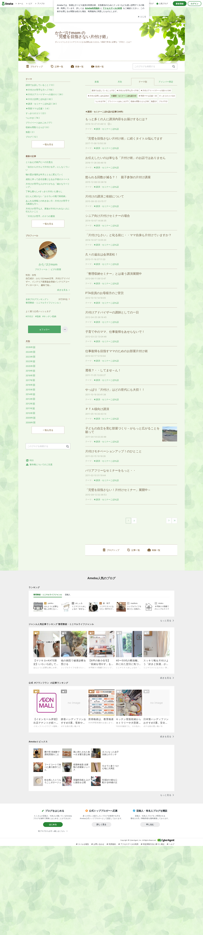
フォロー (45, 329)
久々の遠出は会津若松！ (101, 254)
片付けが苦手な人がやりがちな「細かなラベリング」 (47, 185)
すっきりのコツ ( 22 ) (36, 113)
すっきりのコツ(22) (167, 96)
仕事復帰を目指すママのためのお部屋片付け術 (116, 351)
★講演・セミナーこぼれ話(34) (123, 96)
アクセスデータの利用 (129, 844)
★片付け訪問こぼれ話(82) (98, 96)
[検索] (173, 67)
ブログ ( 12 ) (31, 136)
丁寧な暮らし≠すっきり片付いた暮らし (44, 191)
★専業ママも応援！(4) (148, 96)
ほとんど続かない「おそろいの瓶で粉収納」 (46, 196)
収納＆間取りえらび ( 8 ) (37, 127)
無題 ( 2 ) (30, 132)
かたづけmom (48, 264)
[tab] (47, 594)
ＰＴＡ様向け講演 (98, 409)
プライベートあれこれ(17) (118, 101)
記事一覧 (59, 66)
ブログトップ (36, 66)
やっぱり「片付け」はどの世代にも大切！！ (115, 389)
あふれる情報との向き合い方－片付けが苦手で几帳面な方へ (47, 202)
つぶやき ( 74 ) (33, 118)
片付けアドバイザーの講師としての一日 (112, 312)
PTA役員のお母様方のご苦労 (104, 293)
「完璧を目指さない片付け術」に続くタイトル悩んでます (124, 138)
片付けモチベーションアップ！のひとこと (113, 451)
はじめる (53, 824)
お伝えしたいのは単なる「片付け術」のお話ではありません (125, 158)
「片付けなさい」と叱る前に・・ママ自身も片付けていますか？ (128, 235)
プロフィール (41, 269)
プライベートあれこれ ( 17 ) (39, 122)
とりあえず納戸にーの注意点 (39, 162)
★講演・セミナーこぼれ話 (106, 129)
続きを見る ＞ (63, 290)
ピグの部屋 (56, 269)
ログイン (194, 3)
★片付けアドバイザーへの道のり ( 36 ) (44, 94)
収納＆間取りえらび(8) (140, 101)
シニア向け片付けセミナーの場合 (107, 216)
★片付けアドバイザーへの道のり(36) (156, 90)
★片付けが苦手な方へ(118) (128, 90)
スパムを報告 (83, 844)
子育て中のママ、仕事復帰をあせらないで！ (115, 332)
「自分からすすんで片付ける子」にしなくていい (47, 168)
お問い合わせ (98, 844)
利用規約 (112, 844)
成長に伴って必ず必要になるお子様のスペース (47, 179)
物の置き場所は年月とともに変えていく (44, 174)
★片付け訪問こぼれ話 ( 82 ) (39, 99)
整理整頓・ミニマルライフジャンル (42, 302)
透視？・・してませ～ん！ (103, 370)
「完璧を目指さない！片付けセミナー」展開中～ (118, 490)
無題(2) (154, 101)
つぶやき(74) (100, 101)
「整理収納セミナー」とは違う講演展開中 (113, 273)
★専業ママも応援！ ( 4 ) (37, 108)
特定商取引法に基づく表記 (153, 844)
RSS (32, 460)
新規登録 (180, 3)
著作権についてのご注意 (41, 464)
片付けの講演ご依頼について (104, 196)
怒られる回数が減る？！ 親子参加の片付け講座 (119, 177)
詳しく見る (101, 824)
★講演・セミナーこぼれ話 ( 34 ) (41, 103)
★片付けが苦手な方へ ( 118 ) (39, 89)
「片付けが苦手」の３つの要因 (40, 216)
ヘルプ (171, 844)
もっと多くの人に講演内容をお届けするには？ (116, 119)
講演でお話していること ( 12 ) (40, 85)
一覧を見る (48, 144)
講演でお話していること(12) (103, 90)
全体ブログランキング (36, 299)
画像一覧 (79, 66)
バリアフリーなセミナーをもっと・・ (110, 470)
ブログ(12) (163, 101)
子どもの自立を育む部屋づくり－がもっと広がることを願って (122, 430)
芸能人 (67, 594)
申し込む (150, 824)
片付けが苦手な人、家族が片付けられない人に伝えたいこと (47, 210)
